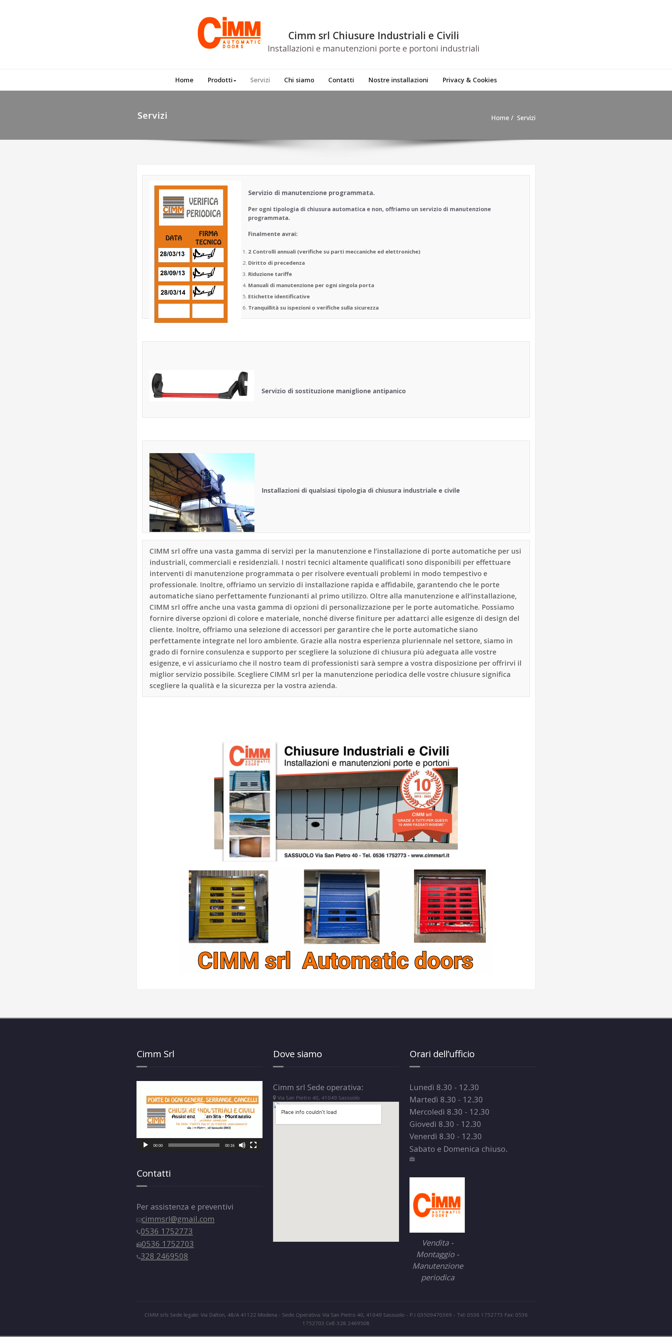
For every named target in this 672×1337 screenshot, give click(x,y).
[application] (199, 1116)
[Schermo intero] (253, 1145)
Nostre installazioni (398, 80)
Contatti (341, 80)
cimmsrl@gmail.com (178, 1218)
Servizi (260, 80)
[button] (200, 1117)
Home (184, 80)
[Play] (145, 1145)
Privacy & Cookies (469, 80)
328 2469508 (164, 1256)
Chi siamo (299, 80)
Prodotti (220, 80)
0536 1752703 (168, 1243)
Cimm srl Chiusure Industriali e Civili (373, 35)
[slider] (193, 1145)
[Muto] (242, 1145)
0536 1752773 (167, 1231)
